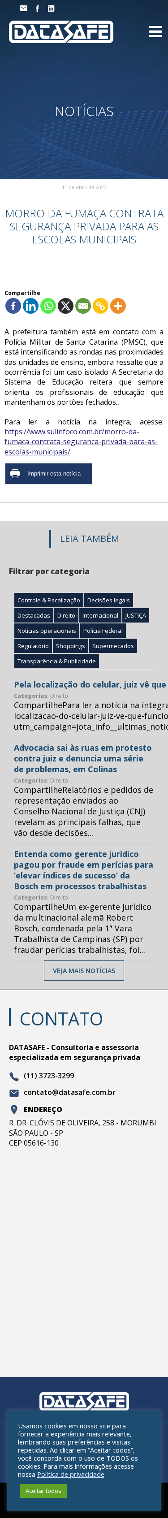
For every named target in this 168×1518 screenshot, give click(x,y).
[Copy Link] (100, 306)
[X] (65, 306)
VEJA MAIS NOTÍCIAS (84, 970)
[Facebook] (13, 306)
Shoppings (70, 646)
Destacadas (33, 615)
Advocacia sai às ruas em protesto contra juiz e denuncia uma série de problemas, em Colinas (83, 758)
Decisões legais (108, 600)
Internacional (100, 615)
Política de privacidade (70, 1474)
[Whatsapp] (48, 306)
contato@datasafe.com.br (70, 1092)
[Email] (83, 306)
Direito (66, 615)
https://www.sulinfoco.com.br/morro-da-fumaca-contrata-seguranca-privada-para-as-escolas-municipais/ (81, 442)
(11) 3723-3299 (49, 1076)
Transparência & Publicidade (56, 661)
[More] (118, 306)
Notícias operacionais (46, 631)
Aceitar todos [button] (43, 1491)
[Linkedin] (31, 306)
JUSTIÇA (135, 615)
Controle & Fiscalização (48, 600)
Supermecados (113, 646)
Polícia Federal (103, 631)
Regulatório (33, 646)
